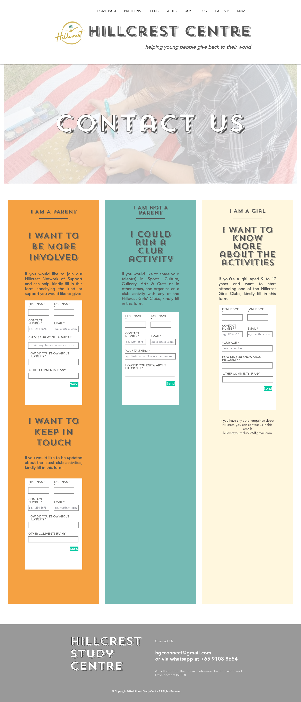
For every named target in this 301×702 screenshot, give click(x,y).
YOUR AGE (229, 342)
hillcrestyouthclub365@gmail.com (247, 433)
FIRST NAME (36, 304)
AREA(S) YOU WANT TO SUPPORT (51, 337)
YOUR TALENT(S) (136, 350)
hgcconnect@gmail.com (183, 652)
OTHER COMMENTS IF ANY (47, 370)
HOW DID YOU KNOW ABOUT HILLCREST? (48, 355)
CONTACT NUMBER (35, 322)
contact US (150, 123)
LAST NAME (62, 304)
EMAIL (58, 323)
